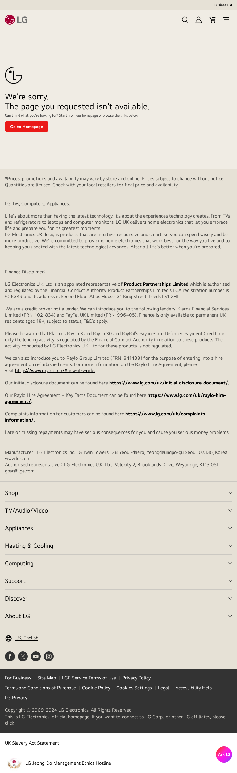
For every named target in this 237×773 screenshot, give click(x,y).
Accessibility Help (193, 688)
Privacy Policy (136, 678)
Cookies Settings (134, 688)
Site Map (46, 678)
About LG (17, 615)
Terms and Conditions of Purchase (40, 688)
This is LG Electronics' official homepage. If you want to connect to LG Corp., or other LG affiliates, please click (115, 720)
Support (15, 580)
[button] (185, 20)
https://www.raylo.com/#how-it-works (55, 370)
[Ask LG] (224, 754)
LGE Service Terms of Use (89, 678)
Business (221, 5)
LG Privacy (16, 697)
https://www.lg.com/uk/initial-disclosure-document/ (168, 383)
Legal (163, 688)
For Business (18, 678)
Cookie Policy (96, 688)
